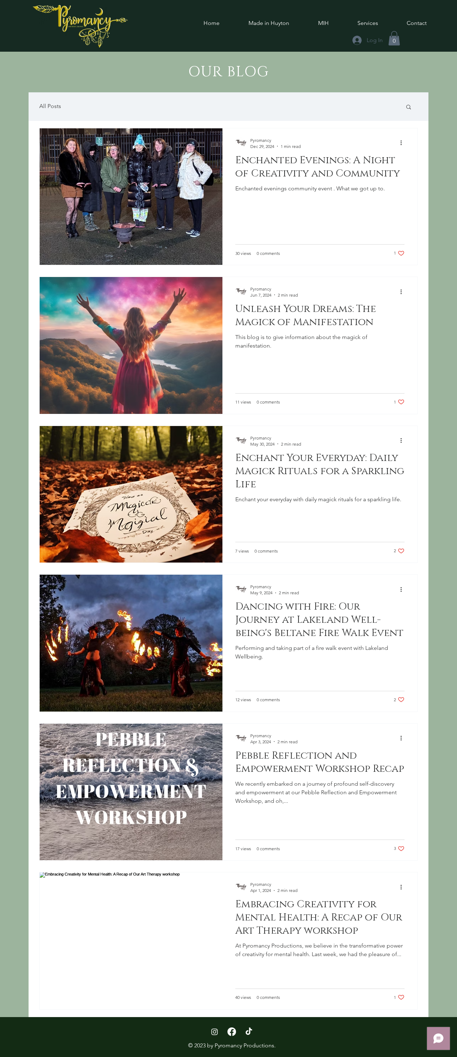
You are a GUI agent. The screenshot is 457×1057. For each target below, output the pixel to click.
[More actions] (403, 143)
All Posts (50, 106)
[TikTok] (249, 1031)
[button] (408, 107)
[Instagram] (214, 1031)
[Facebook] (231, 1031)
